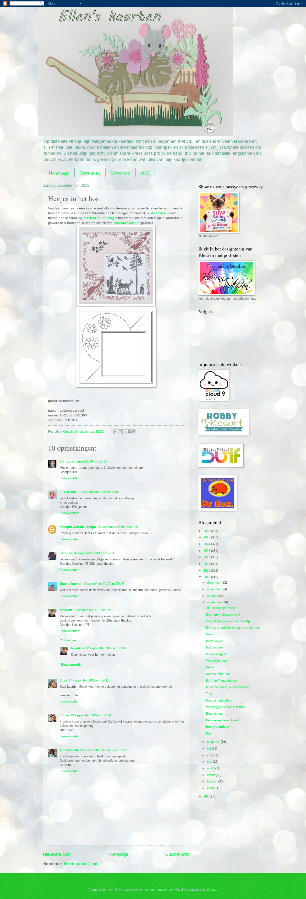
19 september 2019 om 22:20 (91, 715)
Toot (209, 694)
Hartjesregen (215, 647)
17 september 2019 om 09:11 (94, 610)
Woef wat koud (216, 661)
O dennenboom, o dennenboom (227, 687)
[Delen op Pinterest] (133, 431)
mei (210, 761)
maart (211, 775)
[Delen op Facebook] (129, 431)
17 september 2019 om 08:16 (103, 583)
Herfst (210, 634)
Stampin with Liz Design (78, 527)
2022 (207, 557)
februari (212, 781)
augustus (214, 742)
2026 (207, 531)
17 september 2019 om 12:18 (106, 648)
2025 (207, 537)
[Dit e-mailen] (115, 431)
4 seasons (159, 213)
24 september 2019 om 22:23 (107, 750)
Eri (62, 461)
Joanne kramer (71, 583)
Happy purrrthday (218, 727)
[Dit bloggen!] (120, 431)
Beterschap (214, 713)
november (214, 589)
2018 (207, 796)
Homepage (59, 173)
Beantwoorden (69, 478)
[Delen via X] (124, 431)
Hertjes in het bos (218, 674)
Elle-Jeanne (68, 492)
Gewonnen (120, 173)
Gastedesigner (216, 654)
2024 (207, 544)
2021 (207, 564)
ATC (144, 173)
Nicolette (66, 610)
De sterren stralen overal (223, 614)
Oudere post (177, 854)
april (210, 768)
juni (210, 755)
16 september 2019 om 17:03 (93, 553)
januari (212, 788)
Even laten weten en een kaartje (228, 621)
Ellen (63, 680)
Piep (209, 733)
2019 (207, 577)
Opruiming (90, 173)
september (215, 602)
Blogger (212, 889)
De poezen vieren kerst (222, 720)
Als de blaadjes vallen (221, 608)
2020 (207, 570)
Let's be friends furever (222, 680)
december (214, 582)
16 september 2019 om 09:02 (98, 492)
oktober (212, 596)
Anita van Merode (72, 750)
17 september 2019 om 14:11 (89, 680)
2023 (207, 551)
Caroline (66, 553)
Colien (64, 715)
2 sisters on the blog (98, 218)
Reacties (70, 640)
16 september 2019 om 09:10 (117, 527)
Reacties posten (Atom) (80, 864)
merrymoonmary (161, 889)
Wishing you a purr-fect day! (225, 707)
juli (209, 748)
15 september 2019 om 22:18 (86, 461)
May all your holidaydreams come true (232, 627)
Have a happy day (218, 700)
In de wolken (215, 641)
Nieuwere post (57, 854)
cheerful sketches (127, 223)
